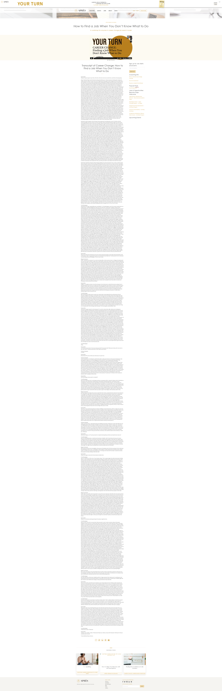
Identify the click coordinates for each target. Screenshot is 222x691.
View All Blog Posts (133, 88)
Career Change (128, 673)
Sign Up (137, 10)
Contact (106, 688)
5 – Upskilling (87, 666)
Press (106, 686)
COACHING (92, 10)
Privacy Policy (92, 684)
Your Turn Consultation (133, 80)
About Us (106, 681)
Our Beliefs (107, 682)
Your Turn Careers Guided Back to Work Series (87, 673)
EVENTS (99, 10)
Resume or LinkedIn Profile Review (136, 83)
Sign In (134, 10)
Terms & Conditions (88, 684)
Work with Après (108, 684)
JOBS (104, 10)
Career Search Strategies (139, 673)
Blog (106, 685)
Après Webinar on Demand (111, 22)
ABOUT (110, 10)
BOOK (116, 10)
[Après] (4, 1)
